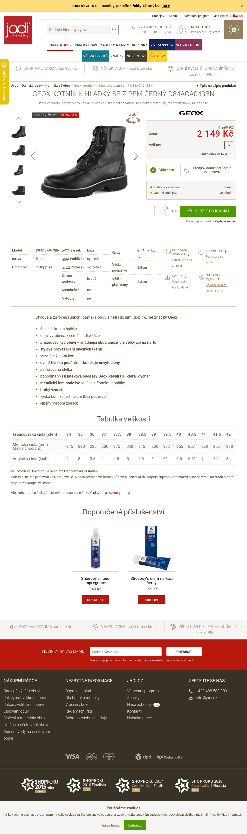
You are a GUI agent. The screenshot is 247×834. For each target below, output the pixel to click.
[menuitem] (60, 44)
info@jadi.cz (206, 697)
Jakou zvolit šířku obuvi (24, 704)
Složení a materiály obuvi (25, 718)
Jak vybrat (221, 16)
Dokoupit (95, 600)
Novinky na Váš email (63, 651)
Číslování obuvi (17, 711)
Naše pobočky (142, 704)
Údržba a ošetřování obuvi (26, 724)
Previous (33, 156)
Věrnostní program (196, 16)
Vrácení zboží (76, 704)
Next (135, 156)
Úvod (15, 85)
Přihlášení (197, 32)
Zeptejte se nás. (225, 221)
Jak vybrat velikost (214, 153)
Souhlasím (135, 825)
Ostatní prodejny (165, 193)
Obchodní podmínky (82, 697)
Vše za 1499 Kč (188, 45)
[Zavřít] (242, 5)
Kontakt (174, 16)
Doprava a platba (80, 691)
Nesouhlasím (111, 825)
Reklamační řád (78, 711)
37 (229, 145)
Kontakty (134, 711)
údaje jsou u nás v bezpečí (116, 660)
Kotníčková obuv (58, 85)
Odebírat (184, 652)
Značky (117, 56)
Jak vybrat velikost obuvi (25, 697)
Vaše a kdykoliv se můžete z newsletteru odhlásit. (142, 660)
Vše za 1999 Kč (95, 56)
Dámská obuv (60, 45)
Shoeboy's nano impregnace (95, 580)
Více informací (231, 814)
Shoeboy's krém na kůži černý (151, 580)
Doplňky (139, 45)
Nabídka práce (139, 718)
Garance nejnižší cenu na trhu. (216, 283)
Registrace (213, 32)
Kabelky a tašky (114, 45)
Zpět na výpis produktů (218, 86)
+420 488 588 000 (211, 691)
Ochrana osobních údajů (86, 718)
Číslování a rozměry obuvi (110, 493)
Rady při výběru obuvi (22, 691)
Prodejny (158, 16)
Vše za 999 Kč (162, 45)
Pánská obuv (86, 45)
